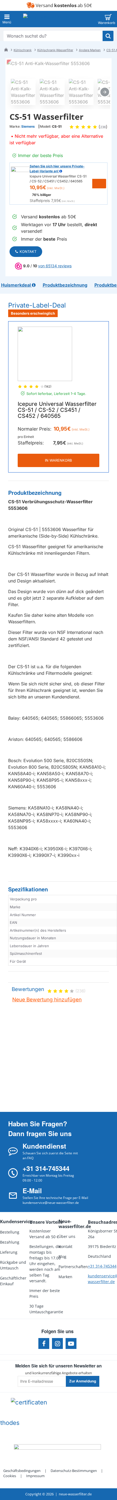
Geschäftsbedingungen (22, 1470)
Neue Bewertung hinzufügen (47, 999)
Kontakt (28, 251)
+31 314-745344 (102, 1266)
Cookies (9, 1475)
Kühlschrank (23, 50)
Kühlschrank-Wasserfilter (55, 50)
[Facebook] (43, 1343)
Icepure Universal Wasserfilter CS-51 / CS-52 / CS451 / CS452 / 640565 (57, 410)
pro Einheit (26, 437)
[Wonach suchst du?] (108, 36)
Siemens (28, 126)
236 (103, 127)
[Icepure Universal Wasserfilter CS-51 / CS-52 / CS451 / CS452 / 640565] (45, 354)
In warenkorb (58, 460)
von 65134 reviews (55, 265)
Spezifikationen (28, 889)
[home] (6, 49)
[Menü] (7, 19)
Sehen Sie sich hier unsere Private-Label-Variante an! (57, 168)
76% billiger (41, 195)
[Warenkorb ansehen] (108, 19)
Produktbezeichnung (34, 492)
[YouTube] (71, 1343)
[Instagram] (57, 1343)
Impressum (35, 1475)
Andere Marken (90, 50)
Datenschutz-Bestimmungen (74, 1470)
